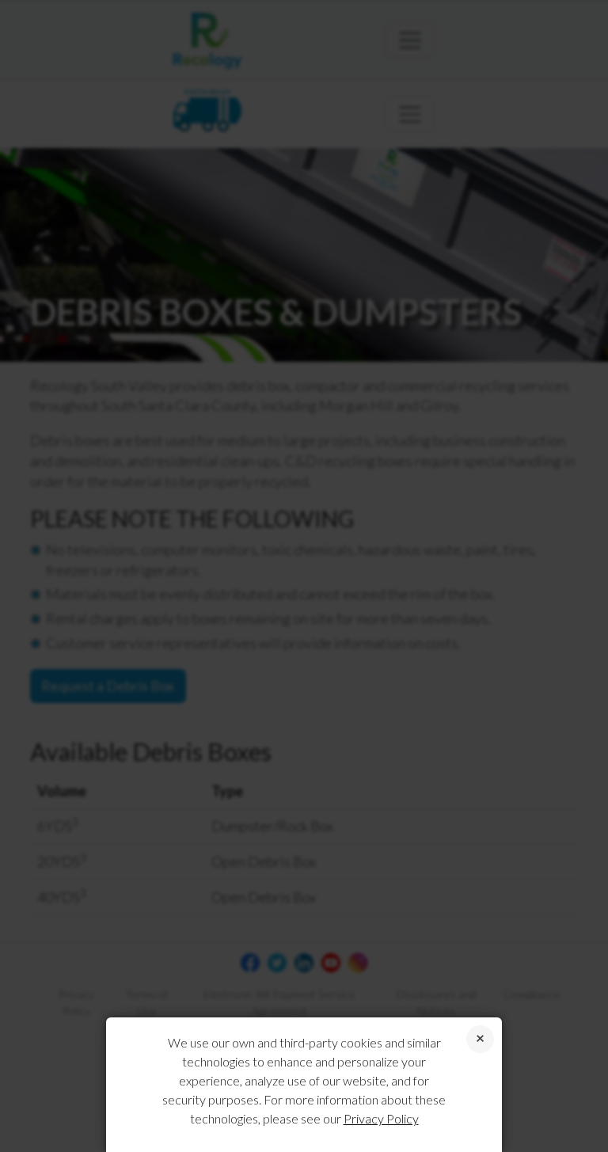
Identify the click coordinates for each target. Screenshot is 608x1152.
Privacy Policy (381, 1118)
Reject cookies (480, 1039)
